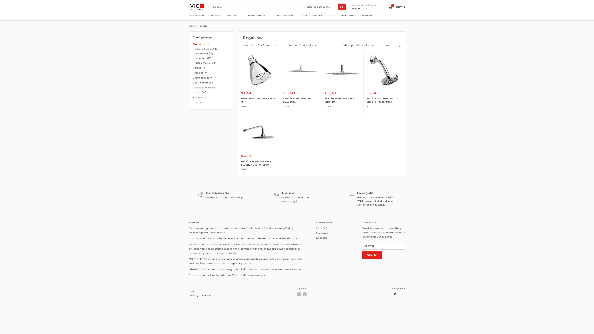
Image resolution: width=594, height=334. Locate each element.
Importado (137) (204, 58)
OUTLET (332, 15)
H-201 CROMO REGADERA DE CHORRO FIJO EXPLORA (382, 100)
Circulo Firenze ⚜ (255, 15)
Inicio (191, 25)
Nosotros (232, 15)
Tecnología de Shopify (200, 295)
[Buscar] (342, 7)
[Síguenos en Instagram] (305, 294)
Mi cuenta (358, 8)
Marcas (213, 15)
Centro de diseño (284, 15)
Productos (195, 15)
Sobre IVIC (321, 228)
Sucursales (322, 233)
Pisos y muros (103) (205, 62)
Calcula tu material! (311, 15)
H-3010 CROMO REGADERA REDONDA (339, 100)
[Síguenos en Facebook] (299, 294)
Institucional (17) (204, 53)
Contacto (366, 15)
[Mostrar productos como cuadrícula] (394, 45)
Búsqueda (321, 237)
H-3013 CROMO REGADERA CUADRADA (297, 100)
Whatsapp (237, 197)
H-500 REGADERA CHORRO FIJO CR (258, 100)
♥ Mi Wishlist (348, 15)
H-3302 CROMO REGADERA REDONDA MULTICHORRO (256, 163)
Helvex (244, 106)
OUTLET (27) (199, 92)
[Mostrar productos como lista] (399, 45)
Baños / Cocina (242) (206, 49)
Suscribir (372, 255)
